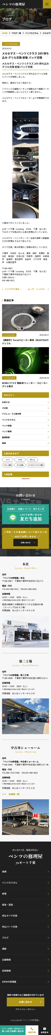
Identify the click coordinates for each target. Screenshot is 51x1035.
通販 (4, 948)
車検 (4, 443)
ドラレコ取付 (8, 465)
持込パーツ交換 (9, 926)
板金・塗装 (7, 904)
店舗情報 (6, 959)
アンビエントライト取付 (35, 465)
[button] (47, 4)
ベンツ (8, 460)
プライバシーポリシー (25, 1009)
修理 (4, 893)
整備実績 (6, 437)
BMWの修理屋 (9, 981)
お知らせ (6, 402)
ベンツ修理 (7, 425)
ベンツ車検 (7, 431)
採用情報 (6, 970)
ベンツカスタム (8, 419)
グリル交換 (20, 465)
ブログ (5, 937)
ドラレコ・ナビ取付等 (11, 413)
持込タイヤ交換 (9, 915)
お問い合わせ (25, 542)
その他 (5, 408)
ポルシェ (32, 460)
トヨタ (20, 460)
